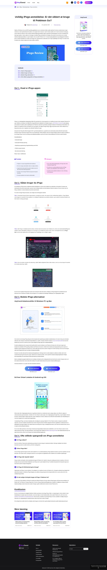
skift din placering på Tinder (51, 430)
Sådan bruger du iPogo (25, 72)
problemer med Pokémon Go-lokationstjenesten (23, 496)
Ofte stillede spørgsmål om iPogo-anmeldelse (30, 77)
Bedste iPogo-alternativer (25, 75)
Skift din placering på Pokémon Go (57, 549)
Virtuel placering (26, 7)
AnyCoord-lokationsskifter (58, 340)
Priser (28, 2)
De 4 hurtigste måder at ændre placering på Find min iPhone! (57, 560)
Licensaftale (38, 558)
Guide (33, 2)
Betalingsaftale (39, 550)
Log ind (89, 2)
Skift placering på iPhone (57, 551)
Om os (37, 548)
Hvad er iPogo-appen (24, 70)
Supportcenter (38, 552)
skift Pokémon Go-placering (58, 123)
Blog (38, 2)
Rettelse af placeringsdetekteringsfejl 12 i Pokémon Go (58, 555)
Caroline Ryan (35, 24)
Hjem (18, 7)
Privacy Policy (102, 566)
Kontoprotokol (38, 560)
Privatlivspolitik (39, 554)
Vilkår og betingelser (40, 556)
